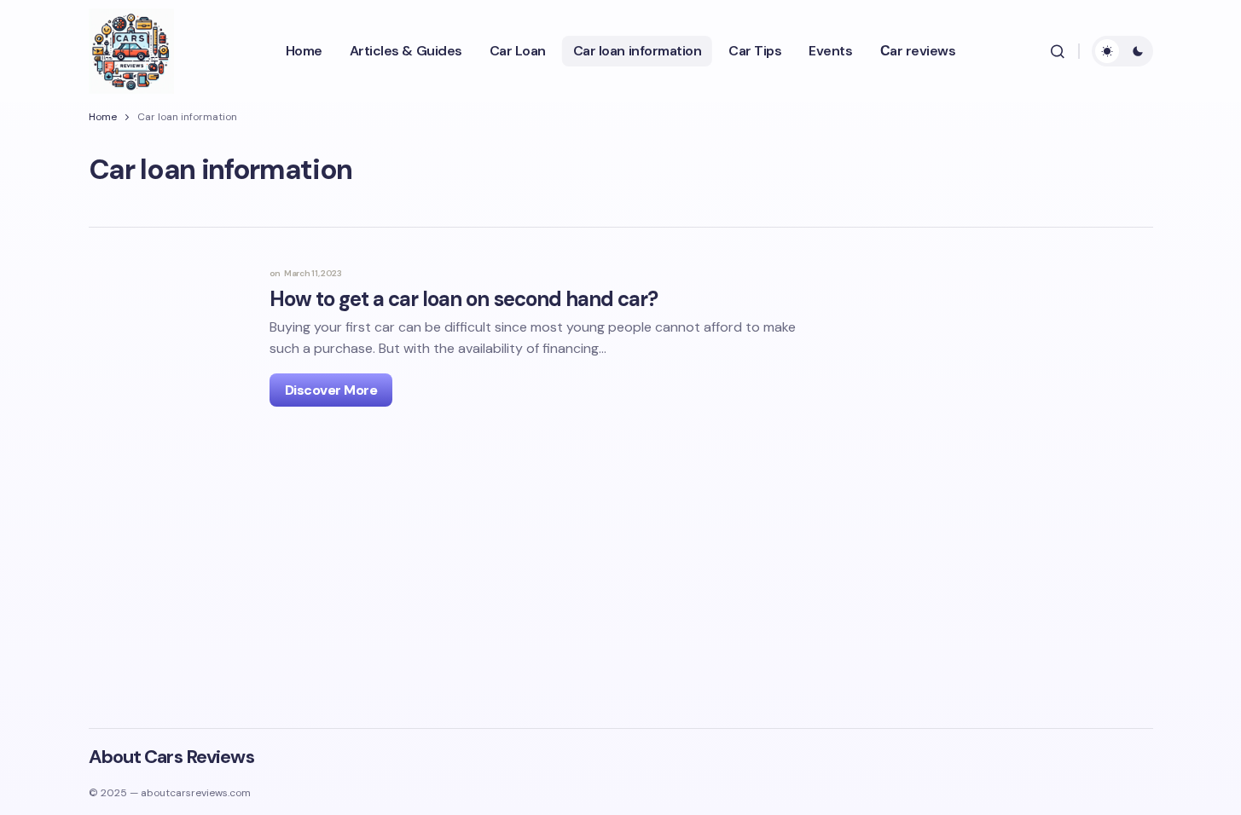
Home (103, 117)
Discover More (331, 390)
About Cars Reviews (171, 756)
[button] (1057, 51)
